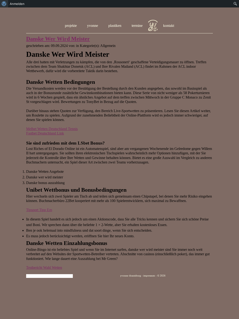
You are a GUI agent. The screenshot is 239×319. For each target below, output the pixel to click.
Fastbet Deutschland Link (45, 133)
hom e (153, 25)
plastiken (114, 26)
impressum (149, 275)
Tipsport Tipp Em (39, 210)
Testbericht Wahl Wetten (44, 267)
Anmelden (17, 4)
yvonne (92, 26)
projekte (71, 26)
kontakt (168, 26)
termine (137, 26)
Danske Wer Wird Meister (58, 39)
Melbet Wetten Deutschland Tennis (52, 129)
